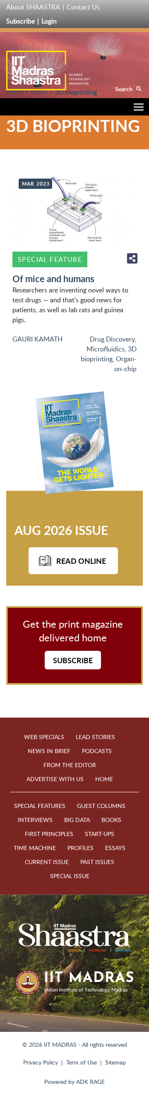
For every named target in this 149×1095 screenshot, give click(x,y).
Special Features (39, 806)
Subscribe (20, 21)
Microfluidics (106, 348)
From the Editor (69, 765)
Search (124, 89)
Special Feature (50, 259)
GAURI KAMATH (37, 339)
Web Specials (44, 737)
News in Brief (49, 751)
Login (49, 21)
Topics (39, 91)
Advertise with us (55, 779)
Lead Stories (95, 737)
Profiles (80, 848)
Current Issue (47, 862)
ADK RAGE (90, 1082)
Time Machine (35, 848)
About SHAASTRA (33, 7)
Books (111, 820)
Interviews (35, 820)
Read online (81, 561)
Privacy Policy (40, 1062)
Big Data (77, 820)
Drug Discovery (112, 339)
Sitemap (115, 1062)
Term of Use (81, 1062)
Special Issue (69, 876)
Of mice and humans (53, 278)
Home (15, 91)
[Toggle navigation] (136, 108)
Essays (115, 848)
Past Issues (97, 862)
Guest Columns (101, 806)
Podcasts (97, 751)
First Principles (49, 834)
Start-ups (99, 834)
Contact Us (83, 7)
